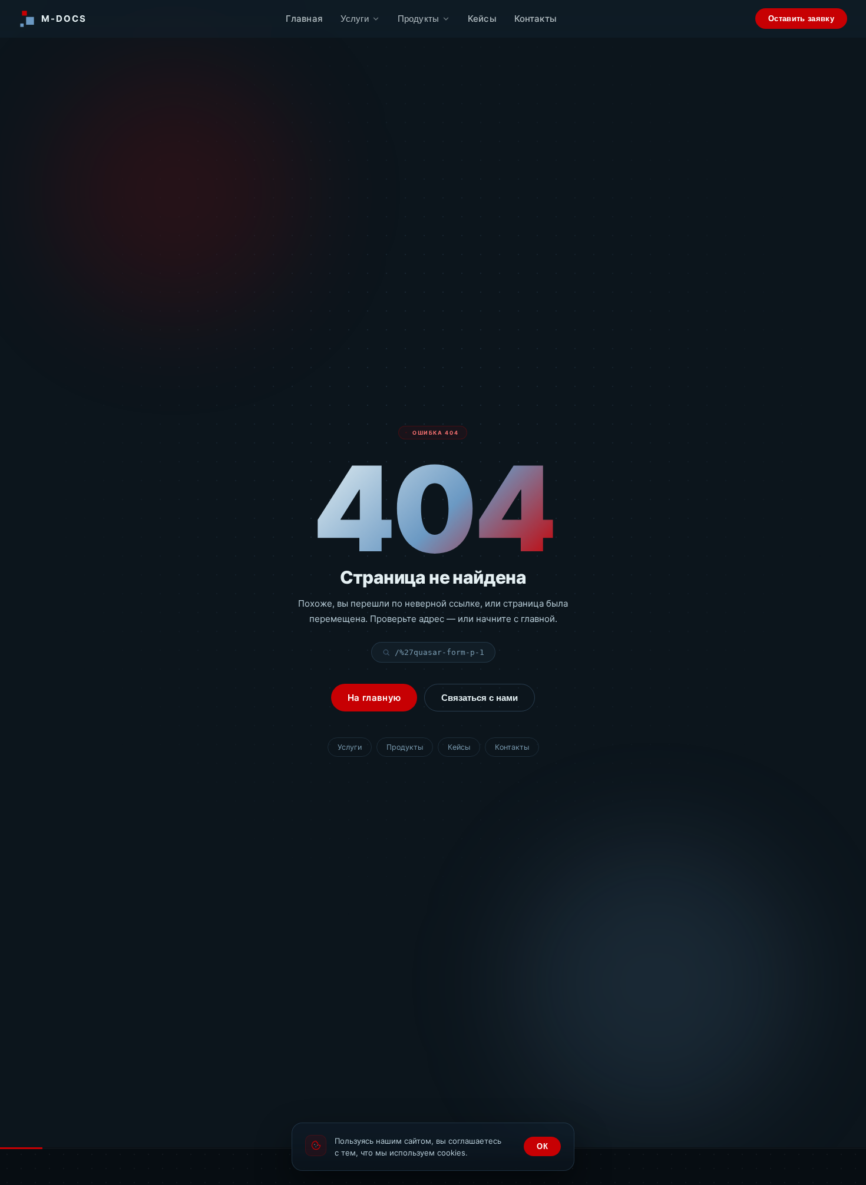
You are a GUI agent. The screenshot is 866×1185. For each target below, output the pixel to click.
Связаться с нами (479, 698)
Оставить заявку (801, 18)
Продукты (418, 19)
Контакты (535, 18)
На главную (374, 697)
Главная (304, 18)
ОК (542, 1146)
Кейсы (482, 18)
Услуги (355, 19)
